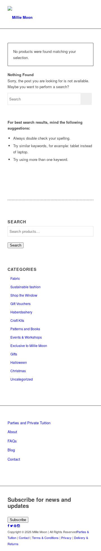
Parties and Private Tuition (29, 422)
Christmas (18, 370)
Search (15, 245)
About (12, 431)
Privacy (66, 537)
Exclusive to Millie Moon (28, 345)
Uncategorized (21, 379)
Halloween (18, 362)
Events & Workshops (26, 337)
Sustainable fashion (25, 286)
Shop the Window (23, 295)
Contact (14, 459)
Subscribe (18, 520)
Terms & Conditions (45, 537)
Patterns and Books (25, 328)
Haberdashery (21, 312)
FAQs (12, 441)
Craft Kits (17, 320)
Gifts (13, 353)
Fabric (15, 278)
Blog (11, 449)
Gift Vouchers (20, 303)
